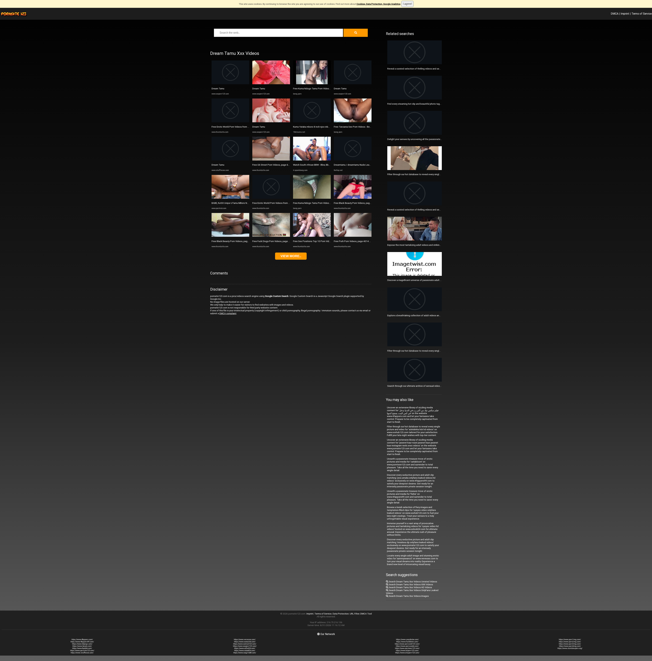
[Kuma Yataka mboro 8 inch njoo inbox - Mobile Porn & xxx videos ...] (312, 121)
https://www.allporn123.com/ (407, 650)
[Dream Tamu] (230, 83)
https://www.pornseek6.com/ (407, 646)
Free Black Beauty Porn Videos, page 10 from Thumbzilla (240, 241)
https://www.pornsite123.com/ (82, 650)
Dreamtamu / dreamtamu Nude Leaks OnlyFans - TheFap (362, 164)
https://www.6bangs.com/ (82, 644)
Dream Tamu (218, 88)
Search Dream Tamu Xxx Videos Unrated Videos (412, 581)
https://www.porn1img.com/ (570, 639)
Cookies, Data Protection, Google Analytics (378, 4)
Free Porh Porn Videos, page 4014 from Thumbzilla (360, 241)
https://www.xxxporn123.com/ (245, 646)
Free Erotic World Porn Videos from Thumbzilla (235, 126)
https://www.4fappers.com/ (82, 639)
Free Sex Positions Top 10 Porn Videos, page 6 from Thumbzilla (325, 241)
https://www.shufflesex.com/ (82, 653)
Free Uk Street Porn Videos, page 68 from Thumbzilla (279, 164)
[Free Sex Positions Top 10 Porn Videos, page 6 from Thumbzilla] (312, 236)
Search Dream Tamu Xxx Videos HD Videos (410, 587)
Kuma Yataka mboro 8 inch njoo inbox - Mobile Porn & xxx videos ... (326, 126)
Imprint (625, 13)
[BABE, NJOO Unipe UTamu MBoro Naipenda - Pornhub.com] (230, 197)
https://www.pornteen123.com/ (407, 648)
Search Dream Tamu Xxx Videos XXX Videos (410, 584)
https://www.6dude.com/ (82, 646)
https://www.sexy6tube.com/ (407, 639)
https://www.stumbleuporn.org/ (569, 648)
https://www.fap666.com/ (82, 648)
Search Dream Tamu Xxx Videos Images (408, 596)
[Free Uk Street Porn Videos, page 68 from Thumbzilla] (271, 159)
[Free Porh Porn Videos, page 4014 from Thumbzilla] (353, 236)
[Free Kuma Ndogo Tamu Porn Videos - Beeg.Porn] (312, 83)
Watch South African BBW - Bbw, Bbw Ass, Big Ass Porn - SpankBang (327, 164)
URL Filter (354, 613)
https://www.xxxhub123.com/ (244, 644)
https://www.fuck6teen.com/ (407, 642)
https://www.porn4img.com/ (570, 646)
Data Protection (341, 613)
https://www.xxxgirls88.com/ (244, 653)
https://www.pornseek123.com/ (407, 644)
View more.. (290, 256)
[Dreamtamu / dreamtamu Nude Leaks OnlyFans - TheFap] (353, 159)
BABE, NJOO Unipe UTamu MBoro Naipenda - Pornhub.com (241, 203)
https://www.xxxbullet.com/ (245, 642)
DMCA (614, 13)
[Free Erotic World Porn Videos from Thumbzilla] (230, 121)
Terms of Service (641, 13)
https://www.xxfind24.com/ (244, 648)
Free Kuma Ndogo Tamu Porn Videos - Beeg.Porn (318, 88)
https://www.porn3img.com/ (570, 644)
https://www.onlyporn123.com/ (407, 653)
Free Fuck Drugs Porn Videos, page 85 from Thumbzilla (280, 241)
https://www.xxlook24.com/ (244, 650)
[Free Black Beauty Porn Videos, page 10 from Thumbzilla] (230, 236)
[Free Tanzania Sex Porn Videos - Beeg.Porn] (353, 121)
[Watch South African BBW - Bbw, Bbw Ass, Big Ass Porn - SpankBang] (312, 159)
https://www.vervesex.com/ (245, 639)
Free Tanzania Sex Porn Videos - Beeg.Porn (356, 126)
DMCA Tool (366, 613)
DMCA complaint (227, 313)
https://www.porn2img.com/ (570, 642)
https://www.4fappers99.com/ (82, 642)
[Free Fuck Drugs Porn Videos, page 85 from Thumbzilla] (271, 236)
